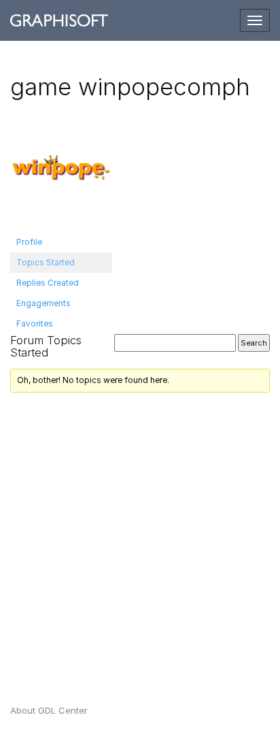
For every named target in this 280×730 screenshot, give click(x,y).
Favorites (34, 323)
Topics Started (45, 262)
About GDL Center (49, 710)
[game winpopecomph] (61, 173)
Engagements (43, 303)
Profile (29, 242)
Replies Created (47, 283)
